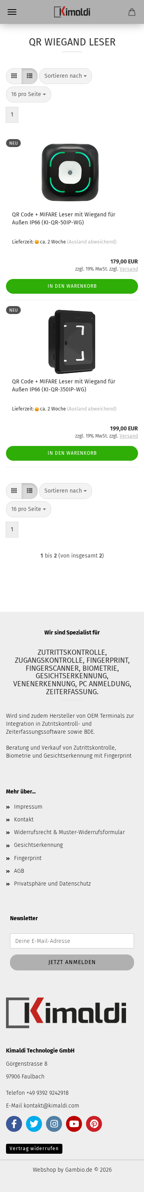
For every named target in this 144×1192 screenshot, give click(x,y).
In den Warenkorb (72, 286)
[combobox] (65, 76)
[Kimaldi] (72, 12)
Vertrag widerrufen (34, 1148)
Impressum (28, 806)
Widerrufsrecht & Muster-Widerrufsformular (69, 832)
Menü (12, 12)
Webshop (44, 1169)
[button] (14, 76)
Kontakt (24, 819)
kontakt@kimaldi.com (51, 1105)
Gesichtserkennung (38, 845)
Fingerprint (28, 858)
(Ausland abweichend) (91, 242)
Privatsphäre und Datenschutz (52, 883)
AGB (19, 871)
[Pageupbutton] (122, 1180)
